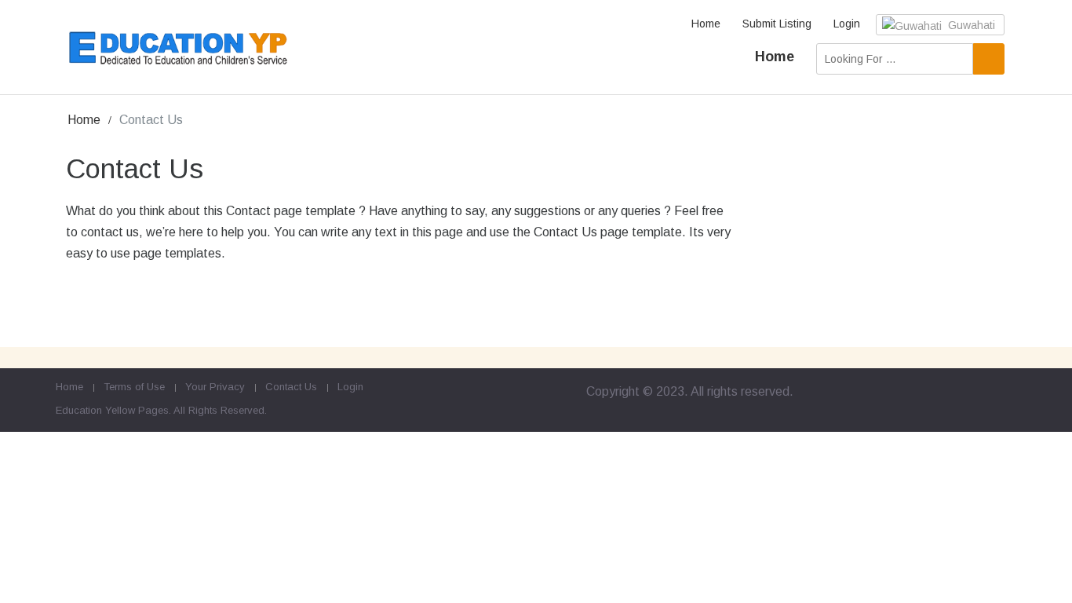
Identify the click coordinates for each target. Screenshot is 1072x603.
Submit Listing (776, 23)
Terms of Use (134, 387)
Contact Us (291, 387)
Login (846, 23)
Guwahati (970, 25)
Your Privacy (215, 387)
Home (705, 23)
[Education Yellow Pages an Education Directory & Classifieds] (178, 49)
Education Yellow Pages (112, 410)
